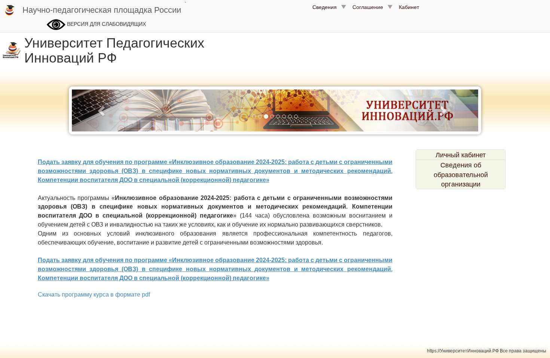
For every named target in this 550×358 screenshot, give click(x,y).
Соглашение (370, 6)
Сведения (326, 6)
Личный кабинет (461, 154)
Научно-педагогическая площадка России (101, 9)
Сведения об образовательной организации (461, 174)
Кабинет (409, 6)
